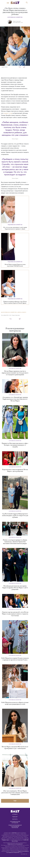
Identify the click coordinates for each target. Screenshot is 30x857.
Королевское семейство (15, 17)
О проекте (14, 814)
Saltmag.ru (14, 832)
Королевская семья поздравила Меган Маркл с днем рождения (15, 470)
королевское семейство (9, 312)
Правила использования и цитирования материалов (15, 826)
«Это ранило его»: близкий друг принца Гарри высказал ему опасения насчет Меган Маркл (15, 399)
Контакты (14, 819)
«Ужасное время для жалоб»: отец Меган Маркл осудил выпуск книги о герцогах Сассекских (15, 614)
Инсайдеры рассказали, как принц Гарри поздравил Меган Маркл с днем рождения (15, 587)
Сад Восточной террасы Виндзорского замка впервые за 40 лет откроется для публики (15, 515)
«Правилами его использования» (15, 844)
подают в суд (8, 113)
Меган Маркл (22, 312)
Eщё (15, 801)
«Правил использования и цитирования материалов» (17, 852)
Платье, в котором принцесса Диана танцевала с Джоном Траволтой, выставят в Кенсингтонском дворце (15, 541)
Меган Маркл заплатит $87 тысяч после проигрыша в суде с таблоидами (15, 747)
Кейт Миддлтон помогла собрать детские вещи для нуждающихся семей (15, 703)
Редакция (14, 816)
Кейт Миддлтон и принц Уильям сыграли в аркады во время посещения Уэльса (15, 659)
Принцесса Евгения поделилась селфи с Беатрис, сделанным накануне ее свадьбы (15, 445)
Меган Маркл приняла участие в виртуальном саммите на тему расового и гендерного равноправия (15, 373)
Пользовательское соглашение (15, 822)
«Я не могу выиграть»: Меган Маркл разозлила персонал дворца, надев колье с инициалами (15, 792)
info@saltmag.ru (5, 840)
